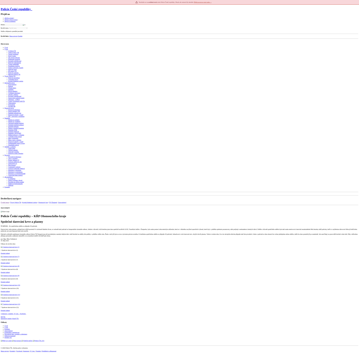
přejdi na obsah (8, 18)
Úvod (6, 326)
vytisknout (4, 314)
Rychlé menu (5, 28)
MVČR (3, 317)
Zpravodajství (62, 202)
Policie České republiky (16, 9)
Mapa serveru (13, 36)
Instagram (26, 351)
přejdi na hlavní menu (10, 20)
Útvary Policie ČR (15, 202)
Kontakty (7, 329)
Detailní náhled (5, 253)
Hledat (3, 24)
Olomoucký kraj (43, 202)
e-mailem (10, 314)
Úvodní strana (5, 202)
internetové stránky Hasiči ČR (10, 318)
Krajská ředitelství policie (29, 202)
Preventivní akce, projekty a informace (15, 334)
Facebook (23, 314)
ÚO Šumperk (53, 202)
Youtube (38, 351)
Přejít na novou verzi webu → (203, 2)
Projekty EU (8, 337)
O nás (6, 327)
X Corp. (16, 314)
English (20, 36)
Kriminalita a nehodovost (11, 332)
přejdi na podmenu (10, 21)
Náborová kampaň (9, 336)
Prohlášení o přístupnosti (49, 351)
